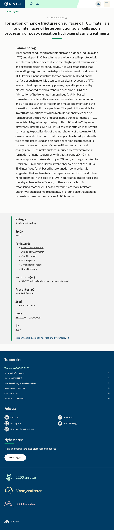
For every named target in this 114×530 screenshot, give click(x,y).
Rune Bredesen (29, 268)
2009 (18, 329)
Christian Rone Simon (32, 247)
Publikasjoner (13, 11)
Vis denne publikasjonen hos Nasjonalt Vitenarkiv (40, 337)
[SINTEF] (12, 4)
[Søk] (31, 3)
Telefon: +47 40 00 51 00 (16, 368)
